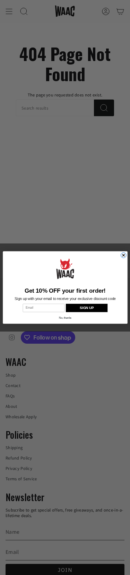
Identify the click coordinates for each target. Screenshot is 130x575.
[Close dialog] (123, 255)
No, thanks (65, 317)
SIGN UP (86, 308)
